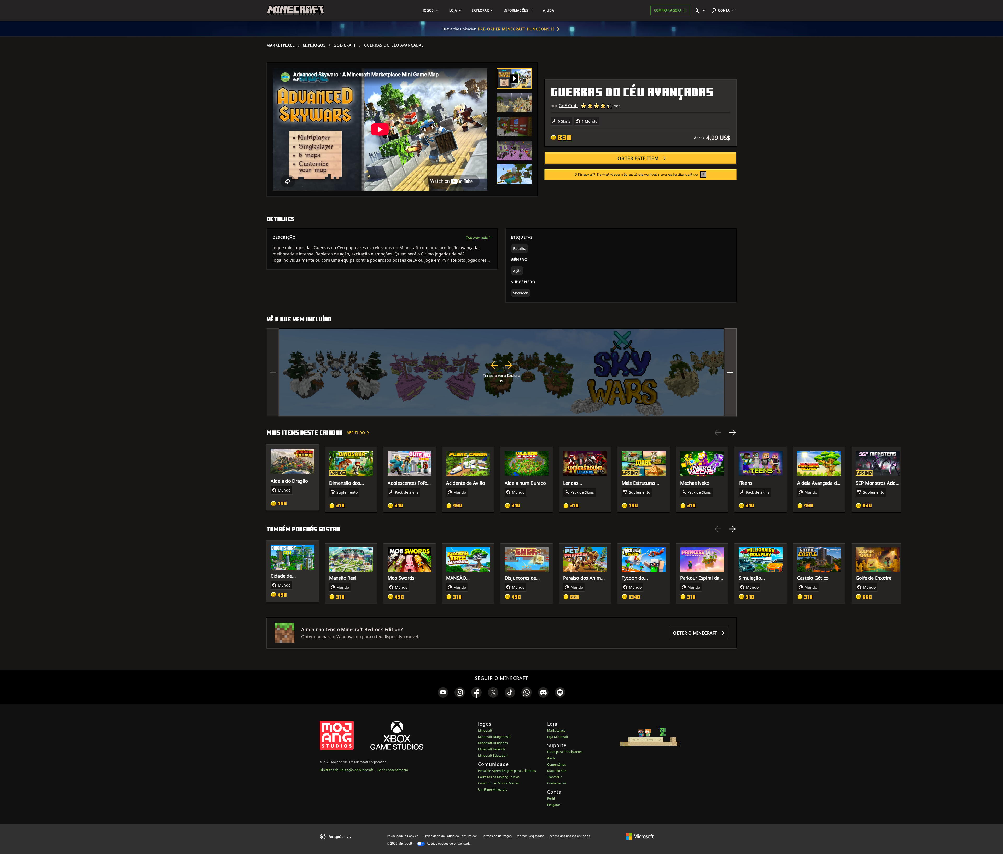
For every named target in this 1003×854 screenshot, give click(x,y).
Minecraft (485, 730)
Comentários (556, 764)
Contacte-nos (557, 783)
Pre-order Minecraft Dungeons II (516, 28)
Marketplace (280, 45)
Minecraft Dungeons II (494, 737)
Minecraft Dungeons (493, 743)
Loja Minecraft (557, 737)
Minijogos (314, 45)
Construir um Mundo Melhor (498, 783)
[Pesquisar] (701, 10)
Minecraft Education (492, 755)
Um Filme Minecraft (492, 789)
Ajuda (551, 758)
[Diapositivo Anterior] (718, 432)
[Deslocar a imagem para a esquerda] (272, 372)
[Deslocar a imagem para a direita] (730, 372)
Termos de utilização (497, 836)
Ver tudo (356, 432)
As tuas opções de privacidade (448, 843)
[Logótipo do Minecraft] (295, 10)
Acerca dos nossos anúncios (569, 836)
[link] (443, 692)
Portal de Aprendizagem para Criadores (507, 770)
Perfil (551, 798)
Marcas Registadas (530, 836)
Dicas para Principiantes (564, 752)
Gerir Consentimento (392, 770)
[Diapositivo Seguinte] (732, 432)
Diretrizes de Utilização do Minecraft (346, 770)
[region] (501, 372)
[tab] (514, 78)
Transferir (554, 777)
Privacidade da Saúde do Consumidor (450, 836)
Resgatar (553, 804)
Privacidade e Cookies (402, 836)
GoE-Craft (345, 45)
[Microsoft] (640, 836)
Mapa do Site (556, 770)
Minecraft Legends (491, 749)
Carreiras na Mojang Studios (499, 777)
